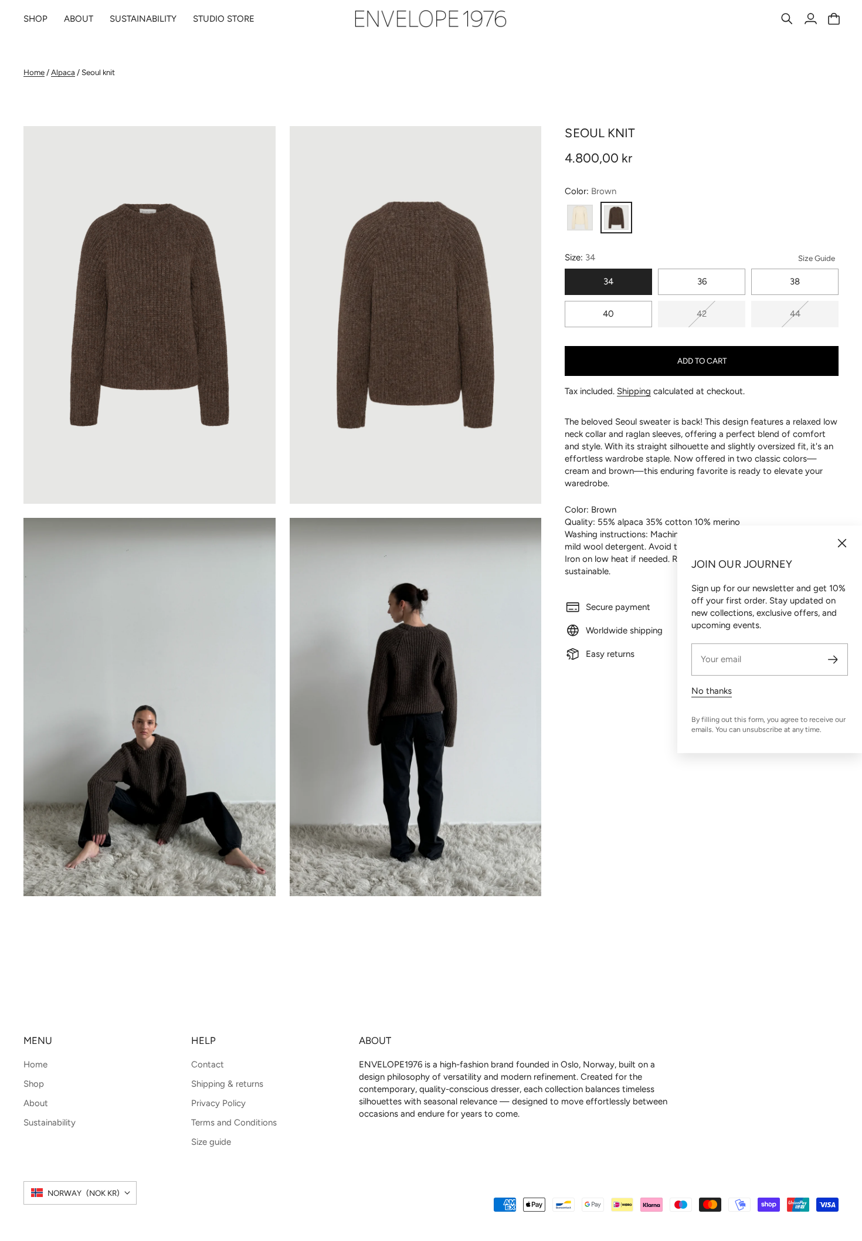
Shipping (634, 391)
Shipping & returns (227, 1084)
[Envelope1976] (431, 19)
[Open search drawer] (787, 18)
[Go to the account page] (810, 18)
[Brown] (616, 217)
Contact (207, 1064)
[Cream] (580, 217)
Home (34, 72)
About (35, 1103)
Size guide (211, 1142)
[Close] (842, 543)
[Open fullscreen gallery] (253, 481)
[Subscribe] (833, 659)
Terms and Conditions (234, 1122)
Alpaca (63, 72)
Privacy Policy (218, 1103)
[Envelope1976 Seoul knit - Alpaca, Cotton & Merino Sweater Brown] (149, 315)
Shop (33, 1084)
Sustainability (49, 1122)
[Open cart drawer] (834, 18)
